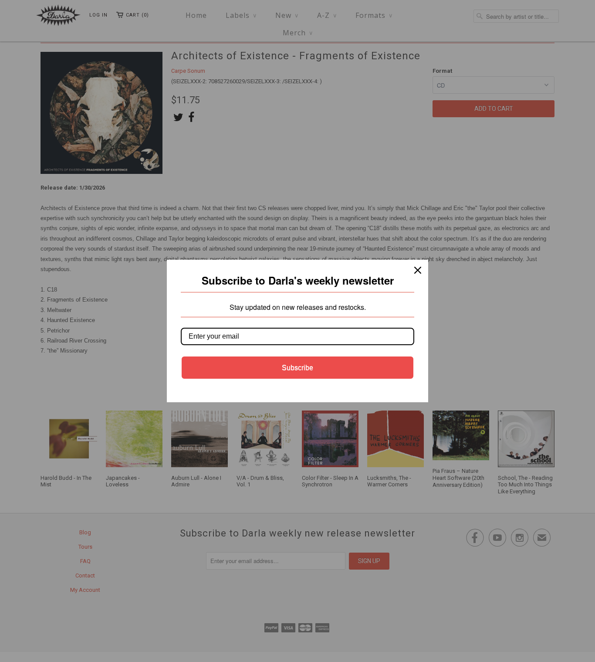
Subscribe (297, 367)
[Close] (417, 270)
